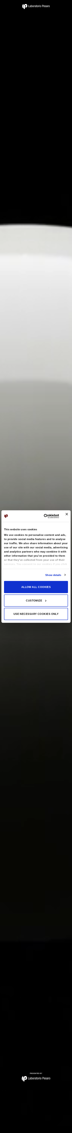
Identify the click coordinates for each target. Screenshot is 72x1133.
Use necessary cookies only (36, 613)
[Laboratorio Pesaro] (36, 6)
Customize (34, 600)
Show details (53, 574)
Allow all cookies (36, 587)
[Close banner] (67, 516)
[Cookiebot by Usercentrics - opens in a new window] (44, 516)
